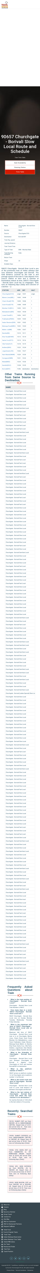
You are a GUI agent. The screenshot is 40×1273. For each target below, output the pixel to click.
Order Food (7, 1229)
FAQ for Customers (9, 1221)
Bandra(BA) (6, 333)
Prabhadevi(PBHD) (8, 319)
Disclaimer (30, 1270)
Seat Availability (20, 163)
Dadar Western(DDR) (9, 322)
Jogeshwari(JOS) (7, 351)
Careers (6, 1207)
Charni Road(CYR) (8, 301)
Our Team (6, 1244)
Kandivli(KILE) (6, 365)
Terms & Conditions (21, 1270)
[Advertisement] (20, 20)
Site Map (6, 1219)
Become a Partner (9, 1212)
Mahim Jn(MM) (7, 329)
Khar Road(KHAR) (8, 337)
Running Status (20, 167)
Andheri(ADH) (6, 347)
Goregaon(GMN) (7, 358)
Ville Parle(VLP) (7, 344)
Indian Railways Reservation (12, 1237)
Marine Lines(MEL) (8, 297)
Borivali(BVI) (6, 369)
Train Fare (6, 1249)
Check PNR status (9, 1242)
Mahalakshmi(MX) (8, 312)
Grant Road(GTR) (7, 304)
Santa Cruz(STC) (7, 340)
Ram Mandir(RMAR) (8, 354)
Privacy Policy (10, 1270)
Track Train (7, 1234)
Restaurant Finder (9, 1246)
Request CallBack (9, 1226)
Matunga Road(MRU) (9, 326)
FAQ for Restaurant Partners (12, 1224)
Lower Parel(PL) (7, 315)
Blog (5, 1209)
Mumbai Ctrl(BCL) (8, 308)
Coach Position (8, 1251)
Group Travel (7, 1214)
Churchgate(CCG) (8, 294)
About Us (6, 1204)
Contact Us (7, 1216)
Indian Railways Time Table (12, 1239)
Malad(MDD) (6, 362)
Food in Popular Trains (10, 1232)
